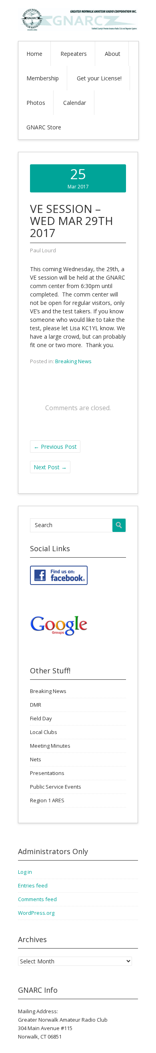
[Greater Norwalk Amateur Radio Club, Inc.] (78, 29)
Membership (42, 78)
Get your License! (99, 78)
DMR (35, 704)
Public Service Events (55, 786)
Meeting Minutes (50, 745)
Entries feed (33, 885)
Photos (35, 102)
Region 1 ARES (47, 800)
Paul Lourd (43, 250)
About (112, 53)
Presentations (47, 773)
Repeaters (73, 53)
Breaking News (73, 361)
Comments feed (37, 899)
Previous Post (55, 446)
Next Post (50, 467)
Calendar (74, 102)
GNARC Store (43, 127)
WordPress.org (36, 912)
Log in (25, 871)
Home (34, 53)
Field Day (41, 718)
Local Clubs (43, 732)
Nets (35, 759)
